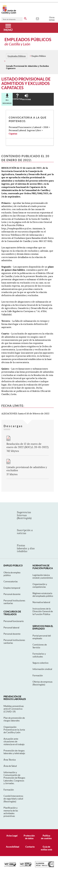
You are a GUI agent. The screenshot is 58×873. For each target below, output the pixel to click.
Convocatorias (11, 581)
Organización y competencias (40, 585)
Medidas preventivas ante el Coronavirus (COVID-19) (14, 709)
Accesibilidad (12, 846)
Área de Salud (10, 766)
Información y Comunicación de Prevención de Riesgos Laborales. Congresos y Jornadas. (14, 778)
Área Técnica (10, 759)
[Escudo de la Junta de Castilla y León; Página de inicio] (8, 13)
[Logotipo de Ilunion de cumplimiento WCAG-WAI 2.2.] (44, 866)
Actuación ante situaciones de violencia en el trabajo (14, 741)
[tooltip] (37, 18)
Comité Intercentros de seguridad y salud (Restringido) (13, 799)
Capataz (13, 133)
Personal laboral (11, 627)
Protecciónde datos (29, 837)
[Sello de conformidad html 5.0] (26, 865)
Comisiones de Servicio (40, 646)
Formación (38, 675)
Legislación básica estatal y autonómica (43, 576)
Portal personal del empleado (42, 637)
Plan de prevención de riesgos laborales (14, 719)
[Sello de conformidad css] (10, 865)
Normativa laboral (41, 602)
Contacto (30, 846)
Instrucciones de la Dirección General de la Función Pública (43, 611)
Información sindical (42, 669)
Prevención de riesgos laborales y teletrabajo (14, 752)
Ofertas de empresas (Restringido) (43, 683)
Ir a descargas (7, 101)
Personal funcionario (14, 621)
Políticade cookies (46, 837)
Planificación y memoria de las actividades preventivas (11, 811)
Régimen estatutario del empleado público (43, 594)
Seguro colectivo (40, 663)
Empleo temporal (12, 588)
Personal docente (12, 594)
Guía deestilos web (46, 848)
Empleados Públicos (17, 56)
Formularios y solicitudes (39, 655)
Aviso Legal (11, 835)
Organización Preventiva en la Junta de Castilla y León (14, 730)
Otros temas (52, 18)
